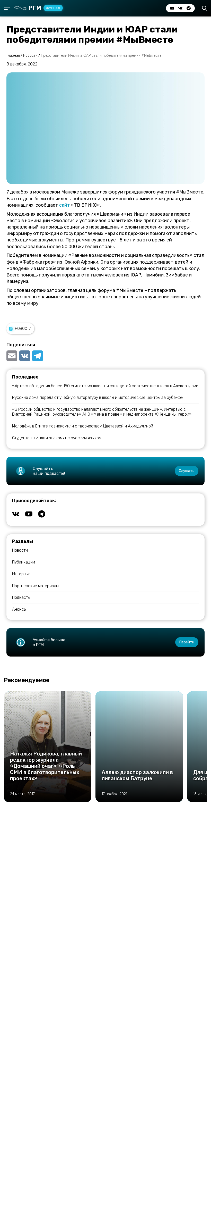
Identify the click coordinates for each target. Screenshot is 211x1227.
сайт (64, 205)
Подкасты (21, 597)
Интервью (21, 574)
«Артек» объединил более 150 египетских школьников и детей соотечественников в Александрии (105, 385)
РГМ (44, 7)
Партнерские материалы (35, 585)
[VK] (24, 355)
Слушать (186, 471)
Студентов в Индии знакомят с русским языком (56, 437)
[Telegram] (37, 355)
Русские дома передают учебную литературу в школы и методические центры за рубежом (97, 397)
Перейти (186, 642)
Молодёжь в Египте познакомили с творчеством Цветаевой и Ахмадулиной (82, 426)
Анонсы (19, 609)
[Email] (12, 355)
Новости (23, 328)
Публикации (23, 562)
